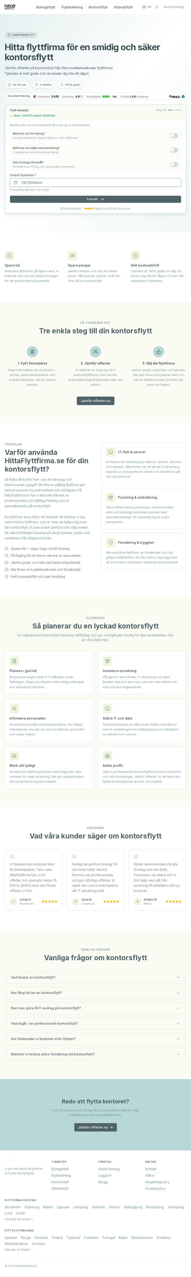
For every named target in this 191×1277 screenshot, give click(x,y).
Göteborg (31, 1207)
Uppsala (63, 1207)
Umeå (20, 1213)
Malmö (48, 1207)
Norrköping (155, 1207)
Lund (8, 1213)
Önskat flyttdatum (23, 175)
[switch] (174, 135)
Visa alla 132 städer (18, 1219)
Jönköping (175, 1207)
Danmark (41, 1238)
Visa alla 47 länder (17, 1249)
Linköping (80, 1207)
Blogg (102, 1182)
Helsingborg (133, 1207)
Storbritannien (142, 1238)
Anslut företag (174, 7)
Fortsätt (92, 199)
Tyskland (73, 1238)
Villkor (150, 1175)
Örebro (114, 1207)
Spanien (11, 1238)
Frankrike (91, 1238)
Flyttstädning (72, 7)
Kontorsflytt (98, 7)
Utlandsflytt (123, 7)
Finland (57, 1238)
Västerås (98, 1207)
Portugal (108, 1238)
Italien (123, 1238)
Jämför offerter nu (96, 401)
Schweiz (38, 1244)
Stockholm (13, 1207)
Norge (26, 1238)
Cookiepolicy (155, 1188)
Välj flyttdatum (31, 182)
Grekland (164, 1238)
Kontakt (151, 1169)
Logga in (105, 1175)
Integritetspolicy (157, 1182)
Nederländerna (16, 1244)
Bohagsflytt (45, 7)
